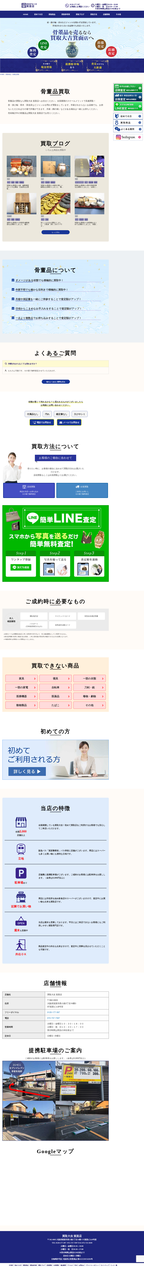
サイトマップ (105, 1265)
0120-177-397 (53, 1012)
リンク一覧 (113, 1265)
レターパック (79, 182)
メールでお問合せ (71, 422)
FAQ (75, 1265)
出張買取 (56, 1265)
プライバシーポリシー (92, 1265)
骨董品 (22, 182)
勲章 (95, 182)
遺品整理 (63, 1265)
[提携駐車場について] (55, 1100)
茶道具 (47, 182)
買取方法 (93, 14)
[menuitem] (25, 14)
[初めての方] (55, 759)
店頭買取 (49, 1265)
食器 (12, 182)
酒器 (17, 182)
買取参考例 (65, 14)
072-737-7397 (53, 1017)
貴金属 (91, 182)
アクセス (70, 1265)
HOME (25, 14)
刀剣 (46, 219)
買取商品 (52, 14)
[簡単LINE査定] (55, 543)
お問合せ (81, 1265)
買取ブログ (80, 14)
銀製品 (53, 182)
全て (8, 182)
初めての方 (38, 14)
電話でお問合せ (44, 422)
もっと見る (56, 232)
